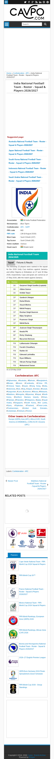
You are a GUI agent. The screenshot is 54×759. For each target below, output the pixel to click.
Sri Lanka (43, 403)
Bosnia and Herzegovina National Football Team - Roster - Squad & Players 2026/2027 (32, 646)
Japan (29, 389)
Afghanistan (12, 380)
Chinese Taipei (13, 386)
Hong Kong (35, 386)
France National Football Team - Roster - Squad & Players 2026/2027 (31, 591)
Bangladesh (42, 380)
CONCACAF (32, 422)
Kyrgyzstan (11, 392)
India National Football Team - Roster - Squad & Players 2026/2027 (30, 86)
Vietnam (21, 411)
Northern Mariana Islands (27, 397)
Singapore (18, 403)
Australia (22, 380)
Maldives (11, 394)
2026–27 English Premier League (32, 658)
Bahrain (32, 380)
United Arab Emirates (35, 408)
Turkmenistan (12, 408)
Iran (18, 389)
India (45, 386)
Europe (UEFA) (14, 419)
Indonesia (11, 389)
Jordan (37, 389)
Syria (9, 405)
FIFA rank (11, 234)
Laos (20, 392)
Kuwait (44, 389)
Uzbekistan (11, 411)
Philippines (30, 400)
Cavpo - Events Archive (37, 755)
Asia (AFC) (25, 419)
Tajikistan (19, 405)
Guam (25, 386)
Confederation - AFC (20, 471)
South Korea (30, 403)
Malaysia (43, 392)
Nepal (38, 394)
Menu (6, 2)
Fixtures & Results (25, 263)
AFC (22, 227)
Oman (44, 397)
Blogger (32, 757)
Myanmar (30, 394)
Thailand (30, 405)
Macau (35, 392)
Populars (14, 555)
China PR (42, 383)
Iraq (23, 389)
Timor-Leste (42, 405)
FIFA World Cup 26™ (27, 575)
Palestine (20, 400)
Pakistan (10, 400)
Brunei (19, 383)
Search (45, 24)
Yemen (29, 411)
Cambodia (30, 383)
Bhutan (10, 383)
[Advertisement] (27, 51)
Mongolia (20, 394)
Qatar (39, 400)
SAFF (27, 227)
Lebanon (27, 392)
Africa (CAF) (35, 419)
